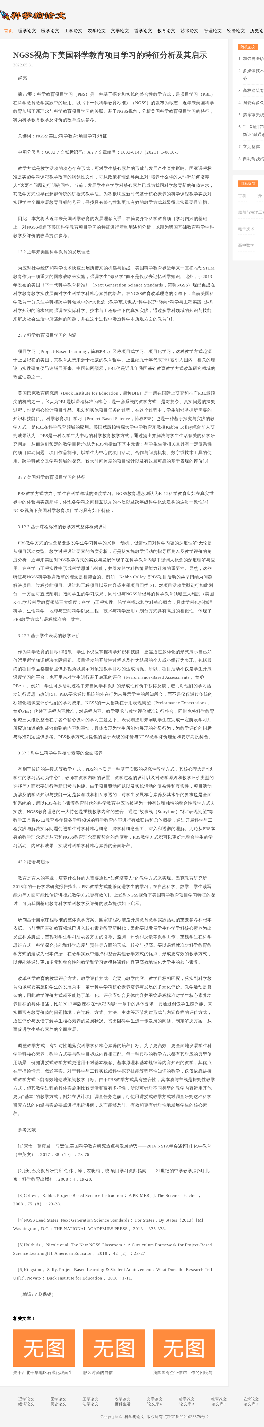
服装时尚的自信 (98, 1372)
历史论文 (59, 1404)
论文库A (154, 1404)
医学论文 (50, 30)
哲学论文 (143, 30)
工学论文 (73, 30)
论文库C (219, 1404)
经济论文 (236, 30)
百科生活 (123, 1404)
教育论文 (166, 30)
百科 (242, 196)
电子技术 (246, 229)
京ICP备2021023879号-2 (187, 1417)
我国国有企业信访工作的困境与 (182, 1372)
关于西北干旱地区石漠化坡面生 (43, 1372)
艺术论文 (189, 30)
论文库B (186, 1404)
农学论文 (97, 30)
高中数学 (246, 245)
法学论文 (90, 1404)
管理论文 (213, 30)
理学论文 (27, 30)
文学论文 (120, 30)
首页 (8, 30)
